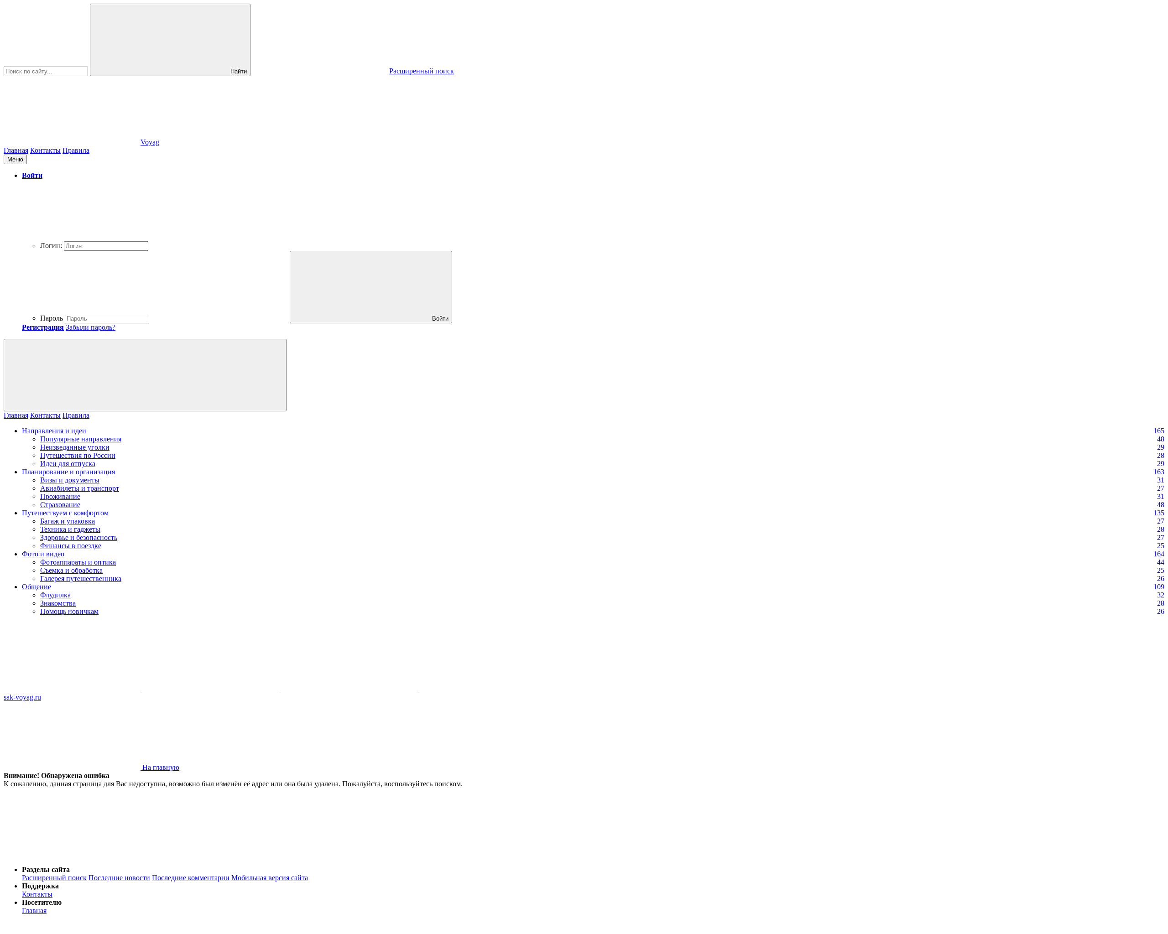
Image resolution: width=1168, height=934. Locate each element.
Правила (76, 150)
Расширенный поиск (54, 878)
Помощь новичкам (69, 611)
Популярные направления (80, 439)
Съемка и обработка (71, 570)
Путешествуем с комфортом (65, 513)
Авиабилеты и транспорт (79, 488)
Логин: (51, 245)
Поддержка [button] (40, 886)
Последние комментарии (190, 878)
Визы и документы (69, 480)
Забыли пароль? (90, 327)
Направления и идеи (54, 431)
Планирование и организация (68, 472)
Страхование (60, 505)
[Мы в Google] (488, 689)
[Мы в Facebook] (350, 689)
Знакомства (58, 603)
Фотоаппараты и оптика (78, 562)
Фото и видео (43, 554)
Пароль (51, 318)
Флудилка (55, 595)
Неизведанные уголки (75, 447)
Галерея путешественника (80, 578)
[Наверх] (72, 854)
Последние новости (119, 878)
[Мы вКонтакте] (73, 689)
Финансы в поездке (70, 546)
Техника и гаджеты (70, 529)
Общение (36, 587)
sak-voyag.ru (22, 697)
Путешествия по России (77, 455)
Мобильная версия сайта (269, 878)
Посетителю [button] (42, 902)
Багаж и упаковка (67, 521)
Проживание (60, 496)
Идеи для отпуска (67, 463)
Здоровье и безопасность (78, 537)
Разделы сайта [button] (46, 869)
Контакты (45, 150)
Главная (16, 150)
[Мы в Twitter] (211, 689)
